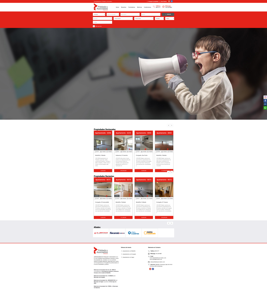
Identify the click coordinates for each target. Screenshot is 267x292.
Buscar (169, 14)
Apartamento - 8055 (123, 133)
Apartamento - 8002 (143, 133)
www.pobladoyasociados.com (157, 262)
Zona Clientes (164, 1)
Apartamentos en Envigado (129, 254)
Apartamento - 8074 (103, 180)
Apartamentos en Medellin (129, 251)
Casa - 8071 (164, 180)
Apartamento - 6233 (103, 133)
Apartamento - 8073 (123, 180)
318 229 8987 (168, 7)
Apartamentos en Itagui (128, 257)
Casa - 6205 (164, 133)
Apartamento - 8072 (143, 180)
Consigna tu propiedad (153, 1)
